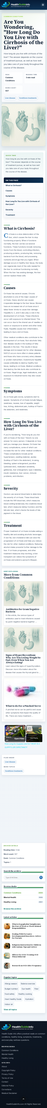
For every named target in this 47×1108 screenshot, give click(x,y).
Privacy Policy (7, 1074)
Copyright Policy (8, 1070)
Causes (9, 191)
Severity (9, 210)
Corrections (6, 1089)
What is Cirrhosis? (14, 185)
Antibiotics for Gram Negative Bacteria (22, 610)
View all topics (10, 1009)
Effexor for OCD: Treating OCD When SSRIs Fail (25, 956)
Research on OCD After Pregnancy (26, 965)
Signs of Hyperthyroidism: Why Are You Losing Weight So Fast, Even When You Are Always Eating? (23, 659)
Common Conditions (13, 16)
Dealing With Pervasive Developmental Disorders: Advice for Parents (26, 936)
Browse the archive (12, 909)
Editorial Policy (8, 1086)
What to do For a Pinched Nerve (23, 705)
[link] (8, 728)
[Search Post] (41, 877)
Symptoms (10, 196)
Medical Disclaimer (9, 1093)
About (4, 1066)
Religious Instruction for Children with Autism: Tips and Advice (26, 946)
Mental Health (23, 897)
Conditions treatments (28, 98)
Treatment (10, 215)
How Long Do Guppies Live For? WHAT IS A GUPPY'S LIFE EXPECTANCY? (14, 728)
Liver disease (10, 98)
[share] (21, 728)
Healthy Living (23, 902)
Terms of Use (7, 1078)
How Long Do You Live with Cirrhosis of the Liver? (23, 202)
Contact (5, 1082)
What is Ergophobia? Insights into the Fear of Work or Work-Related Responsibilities (26, 926)
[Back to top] (23, 1098)
